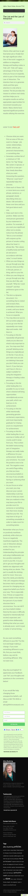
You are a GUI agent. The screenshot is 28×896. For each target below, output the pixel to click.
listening (4, 867)
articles (17, 847)
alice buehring (8, 847)
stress (12, 879)
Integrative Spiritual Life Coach (18, 861)
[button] (14, 10)
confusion (5, 850)
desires (8, 850)
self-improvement (9, 870)
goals (9, 858)
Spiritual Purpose (10, 875)
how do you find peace (14, 858)
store (7, 879)
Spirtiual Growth (17, 875)
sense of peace (16, 870)
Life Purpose (20, 864)
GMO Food (5, 858)
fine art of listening (12, 853)
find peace (7, 853)
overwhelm (9, 867)
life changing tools (10, 864)
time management (14, 882)
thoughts (8, 882)
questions (13, 867)
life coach (16, 864)
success (14, 879)
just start (4, 864)
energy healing (13, 850)
